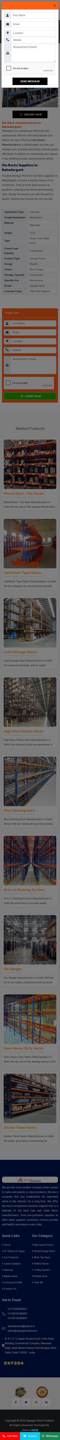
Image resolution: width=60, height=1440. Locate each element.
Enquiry (31, 1436)
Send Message (30, 81)
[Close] (54, 5)
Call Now (11, 1436)
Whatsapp (51, 1436)
